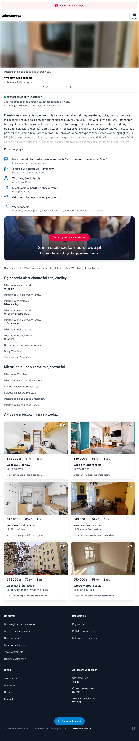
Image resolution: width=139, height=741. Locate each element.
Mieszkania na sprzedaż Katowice (23, 380)
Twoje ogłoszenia (13, 651)
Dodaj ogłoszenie (19, 624)
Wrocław (76, 268)
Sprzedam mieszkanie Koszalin (21, 392)
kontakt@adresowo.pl (80, 728)
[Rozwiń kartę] (64, 475)
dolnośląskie (61, 268)
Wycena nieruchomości (17, 631)
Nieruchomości (12, 268)
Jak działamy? (12, 678)
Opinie (7, 692)
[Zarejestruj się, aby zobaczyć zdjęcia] (69, 44)
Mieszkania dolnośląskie (17, 329)
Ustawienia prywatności (85, 638)
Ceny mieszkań (12, 638)
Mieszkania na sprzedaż (37, 268)
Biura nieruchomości (15, 645)
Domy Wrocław (12, 351)
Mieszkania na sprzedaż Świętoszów (24, 398)
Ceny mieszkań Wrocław (17, 357)
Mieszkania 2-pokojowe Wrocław (22, 294)
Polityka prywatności (83, 631)
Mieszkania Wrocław (15, 374)
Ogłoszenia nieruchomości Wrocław (23, 345)
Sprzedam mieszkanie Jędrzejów (22, 386)
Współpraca (10, 685)
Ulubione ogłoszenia (15, 658)
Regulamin (78, 624)
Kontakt (8, 699)
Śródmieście (91, 268)
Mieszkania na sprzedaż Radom (22, 404)
